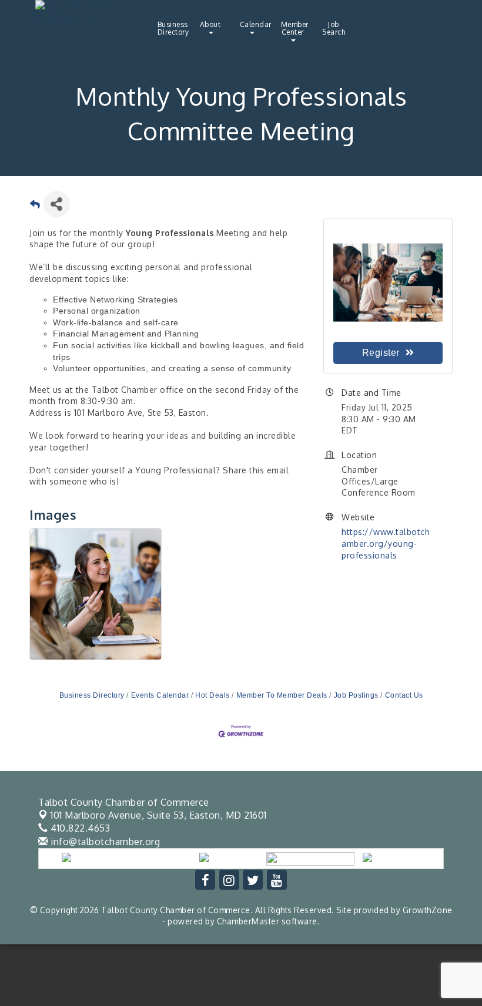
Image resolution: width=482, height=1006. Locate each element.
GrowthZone (428, 910)
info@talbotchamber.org (104, 841)
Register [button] (381, 353)
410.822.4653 (79, 828)
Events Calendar (160, 695)
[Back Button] (35, 207)
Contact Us (404, 695)
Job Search (333, 28)
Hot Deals (212, 695)
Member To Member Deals (281, 695)
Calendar (256, 24)
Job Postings (356, 695)
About (210, 24)
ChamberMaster (248, 921)
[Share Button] (56, 204)
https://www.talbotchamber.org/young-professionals (386, 543)
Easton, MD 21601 (159, 815)
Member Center (295, 28)
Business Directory (173, 28)
